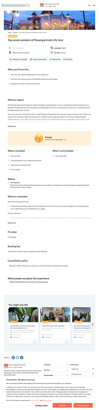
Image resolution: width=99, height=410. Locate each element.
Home (9, 32)
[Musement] (49, 5)
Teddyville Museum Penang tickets (53, 326)
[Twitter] (17, 357)
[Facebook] (13, 357)
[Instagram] (21, 357)
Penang (15, 32)
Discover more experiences (54, 139)
